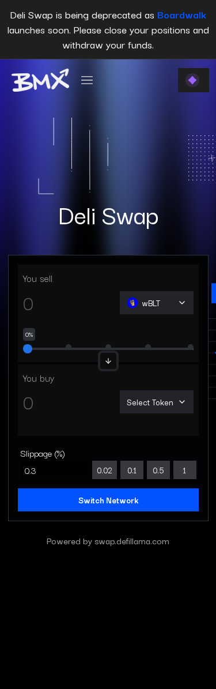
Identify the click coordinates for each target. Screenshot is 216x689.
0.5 (158, 470)
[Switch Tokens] (108, 361)
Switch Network (108, 500)
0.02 (104, 470)
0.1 (132, 470)
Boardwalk (181, 14)
